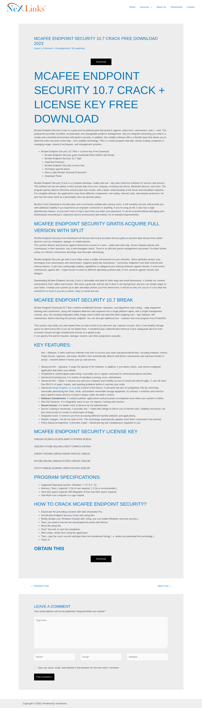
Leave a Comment (43, 48)
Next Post (165, 586)
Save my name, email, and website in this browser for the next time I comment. (78, 667)
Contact (191, 7)
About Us (161, 7)
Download (101, 62)
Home (132, 7)
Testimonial (176, 7)
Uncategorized (62, 48)
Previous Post (39, 586)
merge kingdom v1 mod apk (66, 388)
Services (144, 7)
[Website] (147, 657)
